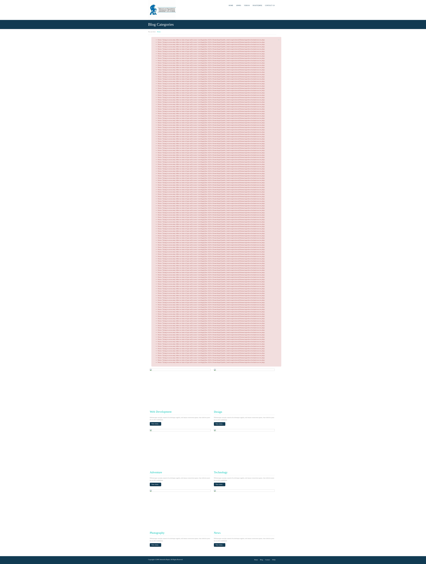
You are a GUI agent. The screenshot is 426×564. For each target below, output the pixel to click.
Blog (261, 560)
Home (231, 5)
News (217, 532)
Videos (247, 5)
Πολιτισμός (257, 5)
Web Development (161, 411)
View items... (155, 424)
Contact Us (270, 5)
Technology (221, 472)
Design (218, 411)
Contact (267, 560)
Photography (157, 532)
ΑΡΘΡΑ (238, 5)
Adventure (156, 472)
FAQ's (274, 560)
